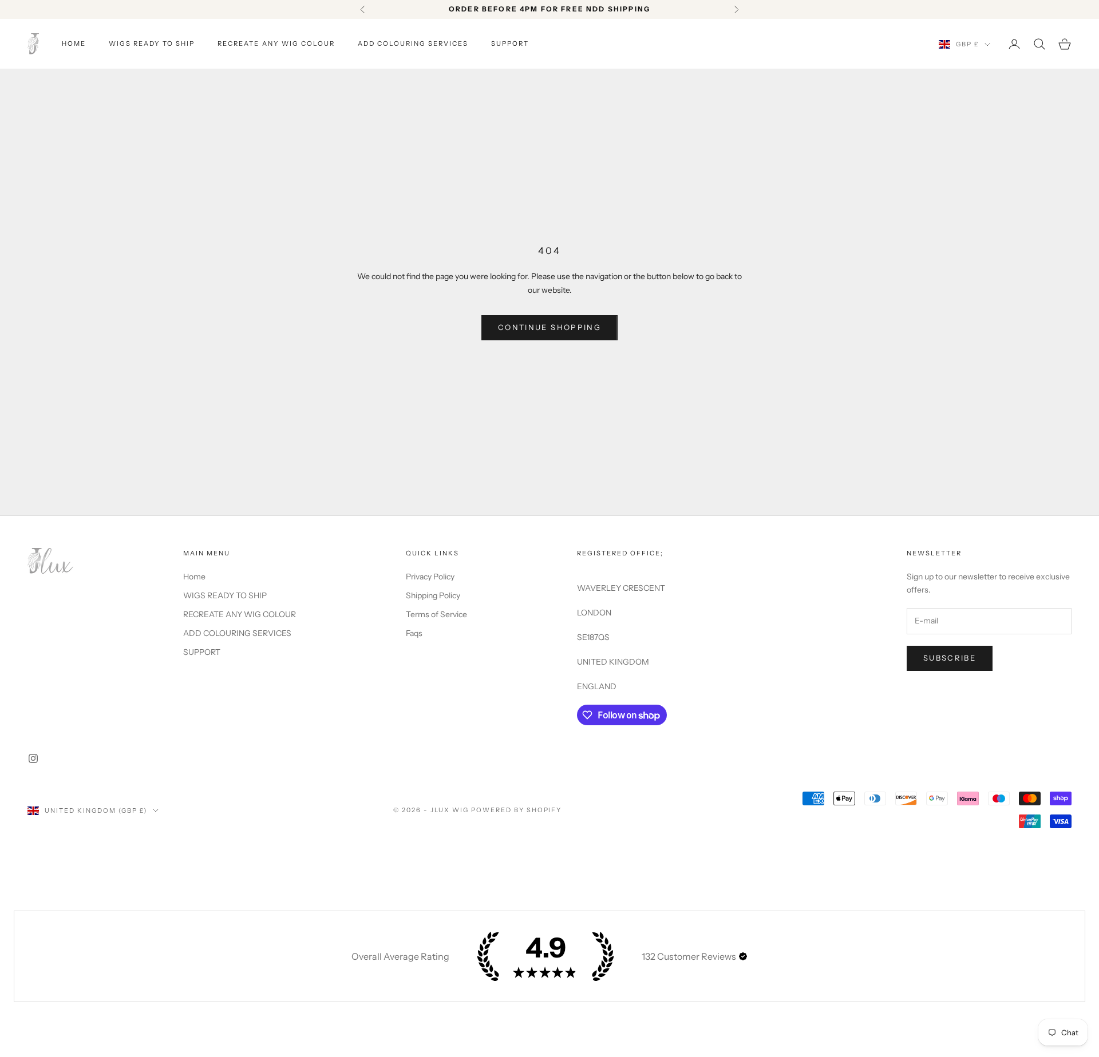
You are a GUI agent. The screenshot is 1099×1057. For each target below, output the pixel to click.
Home (74, 43)
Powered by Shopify (516, 810)
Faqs (414, 633)
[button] (743, 956)
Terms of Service (436, 614)
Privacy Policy (430, 576)
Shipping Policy (433, 595)
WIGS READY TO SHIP (152, 43)
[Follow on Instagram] (33, 758)
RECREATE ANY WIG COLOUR (276, 43)
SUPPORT (510, 43)
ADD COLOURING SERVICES (413, 43)
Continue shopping (549, 327)
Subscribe (949, 657)
